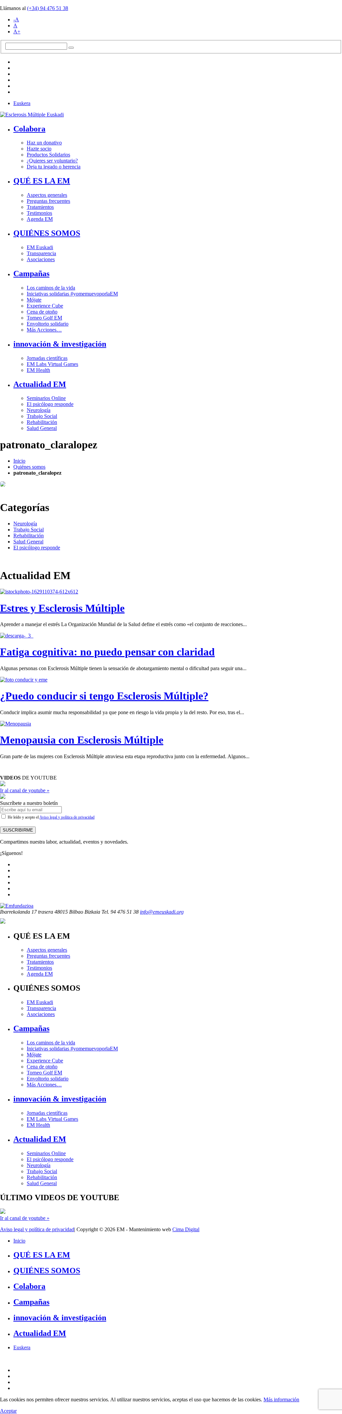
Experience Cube (45, 306)
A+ (16, 31)
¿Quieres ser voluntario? (52, 160)
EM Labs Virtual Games (52, 364)
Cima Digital (185, 1229)
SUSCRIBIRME (18, 830)
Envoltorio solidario (47, 324)
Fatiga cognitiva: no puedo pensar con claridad (107, 652)
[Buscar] (71, 48)
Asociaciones (41, 259)
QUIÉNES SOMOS (46, 233)
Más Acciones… (44, 330)
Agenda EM (40, 219)
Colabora (29, 128)
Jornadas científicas (47, 358)
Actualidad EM (39, 384)
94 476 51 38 (47, 8)
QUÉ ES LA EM (41, 180)
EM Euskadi (40, 247)
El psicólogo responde (50, 404)
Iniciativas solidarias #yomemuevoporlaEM (72, 294)
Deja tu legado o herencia (53, 166)
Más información (281, 1399)
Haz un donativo (44, 142)
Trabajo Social (42, 416)
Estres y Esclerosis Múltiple (62, 608)
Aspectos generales (47, 195)
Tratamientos (40, 207)
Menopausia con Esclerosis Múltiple (81, 740)
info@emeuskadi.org (162, 912)
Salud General (42, 428)
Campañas (31, 273)
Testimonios (39, 213)
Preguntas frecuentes (48, 201)
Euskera (21, 103)
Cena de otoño (42, 312)
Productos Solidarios (48, 154)
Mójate (34, 300)
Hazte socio (39, 148)
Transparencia (41, 253)
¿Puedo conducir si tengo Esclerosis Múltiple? (104, 696)
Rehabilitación (42, 422)
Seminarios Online (46, 398)
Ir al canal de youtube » (24, 790)
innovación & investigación (59, 344)
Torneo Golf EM (44, 318)
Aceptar (8, 1411)
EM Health (38, 370)
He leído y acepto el (51, 817)
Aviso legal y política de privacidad (67, 817)
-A (16, 19)
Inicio (19, 461)
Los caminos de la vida (51, 288)
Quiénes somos (29, 467)
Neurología (38, 410)
